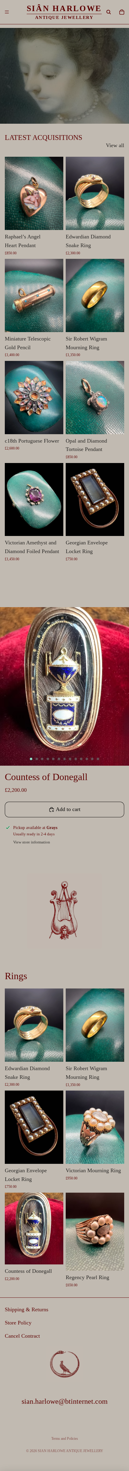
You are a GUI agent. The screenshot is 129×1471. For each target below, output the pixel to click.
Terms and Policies (64, 1438)
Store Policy (18, 1323)
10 (81, 759)
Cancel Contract (22, 1336)
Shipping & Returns (26, 1309)
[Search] (108, 12)
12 (92, 759)
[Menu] (7, 12)
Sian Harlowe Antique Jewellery (70, 1451)
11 (86, 759)
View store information (31, 842)
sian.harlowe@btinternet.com (65, 1401)
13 (97, 759)
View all (115, 145)
